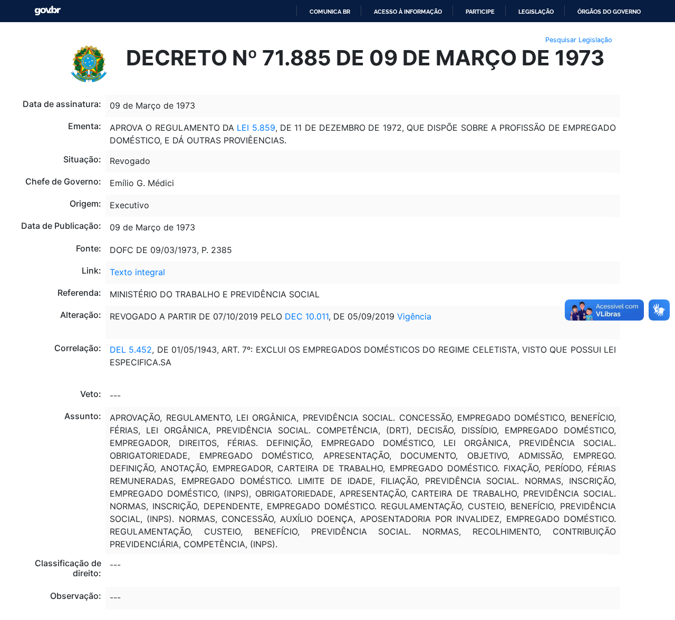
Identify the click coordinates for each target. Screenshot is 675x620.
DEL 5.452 (131, 349)
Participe (480, 11)
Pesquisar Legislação (578, 40)
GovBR (47, 11)
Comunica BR (330, 11)
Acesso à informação (408, 11)
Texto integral (137, 272)
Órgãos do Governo (609, 11)
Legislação (536, 11)
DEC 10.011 (307, 316)
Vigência (414, 316)
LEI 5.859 (256, 127)
